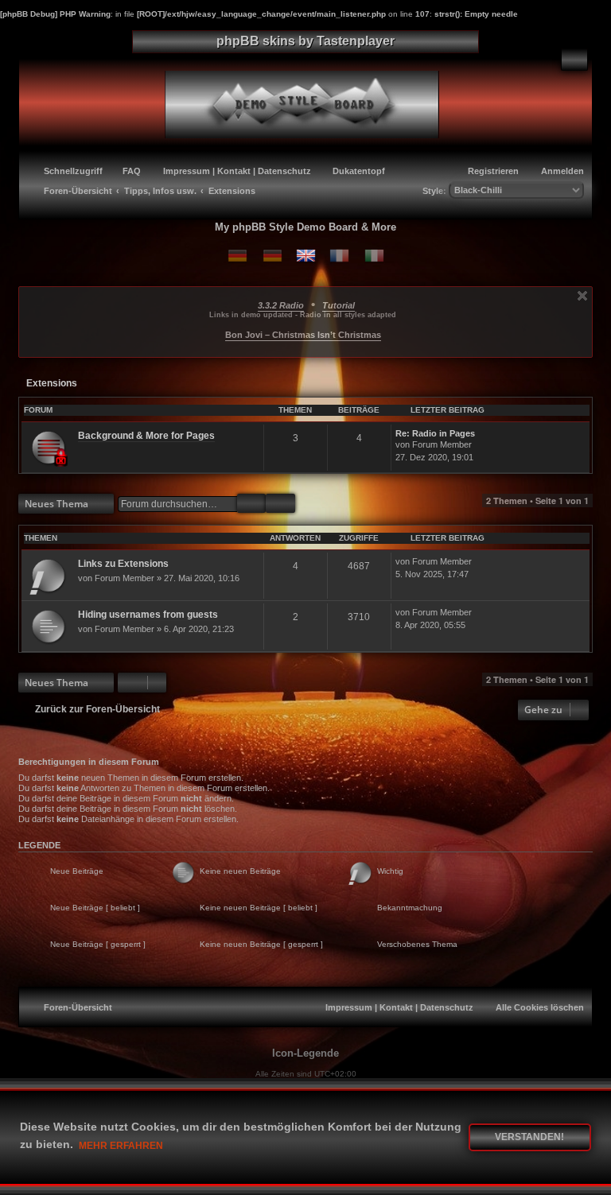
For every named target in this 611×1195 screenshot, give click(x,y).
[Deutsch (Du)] (237, 256)
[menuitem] (574, 59)
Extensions (51, 383)
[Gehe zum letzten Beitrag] (479, 562)
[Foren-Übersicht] (314, 102)
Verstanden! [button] (529, 1137)
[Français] (339, 256)
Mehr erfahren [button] (121, 1145)
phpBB (263, 1088)
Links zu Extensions (123, 563)
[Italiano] (374, 256)
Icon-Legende (305, 1053)
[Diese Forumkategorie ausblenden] (582, 409)
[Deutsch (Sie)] (272, 256)
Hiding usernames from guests (148, 614)
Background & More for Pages (146, 435)
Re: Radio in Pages (435, 433)
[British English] (306, 256)
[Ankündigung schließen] (582, 296)
